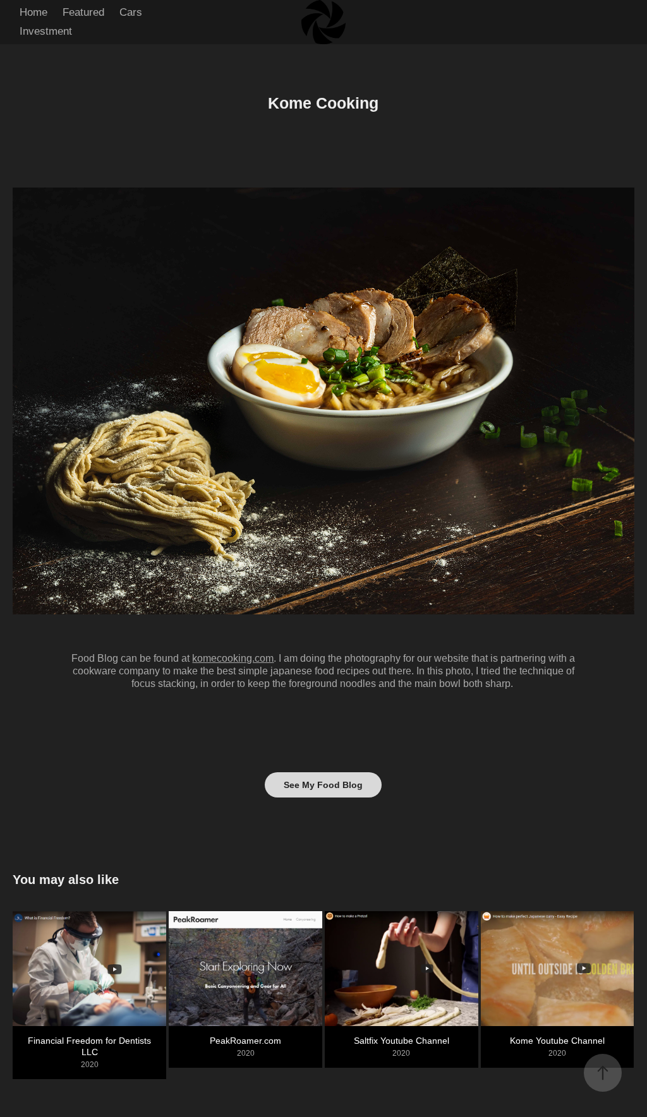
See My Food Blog (323, 785)
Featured (83, 12)
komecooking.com (233, 658)
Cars (130, 12)
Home (33, 12)
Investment (46, 31)
